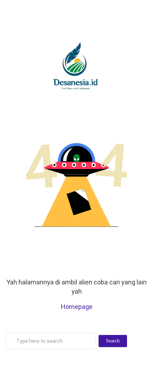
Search (113, 341)
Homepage (77, 306)
